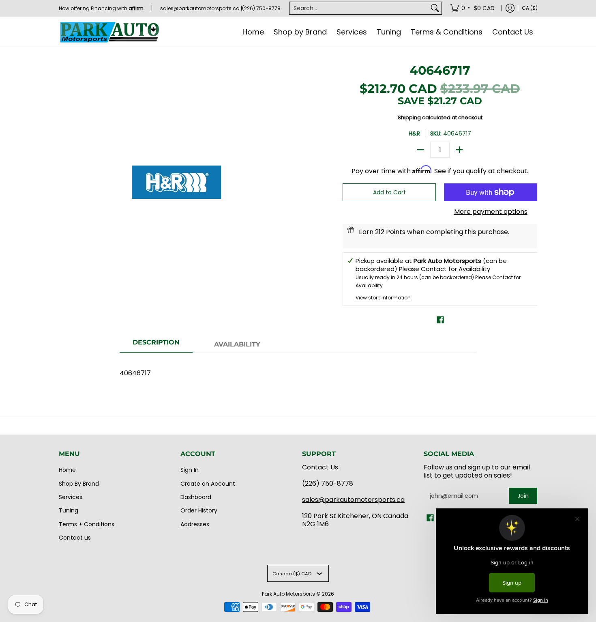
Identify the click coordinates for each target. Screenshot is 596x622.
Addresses (194, 524)
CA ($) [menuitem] (530, 7)
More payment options (490, 212)
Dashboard (195, 497)
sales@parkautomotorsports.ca (353, 499)
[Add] (459, 149)
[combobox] (359, 8)
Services (70, 497)
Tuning (68, 510)
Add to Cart (389, 192)
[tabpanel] (298, 369)
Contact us (75, 538)
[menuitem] (473, 8)
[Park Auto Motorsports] (109, 32)
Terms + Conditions (86, 524)
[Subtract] (420, 149)
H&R (414, 133)
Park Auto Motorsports (288, 593)
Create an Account (207, 484)
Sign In (189, 470)
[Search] (435, 8)
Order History (198, 510)
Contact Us (320, 467)
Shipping (409, 117)
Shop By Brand (79, 484)
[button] (440, 320)
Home (67, 470)
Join (523, 496)
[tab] (156, 345)
